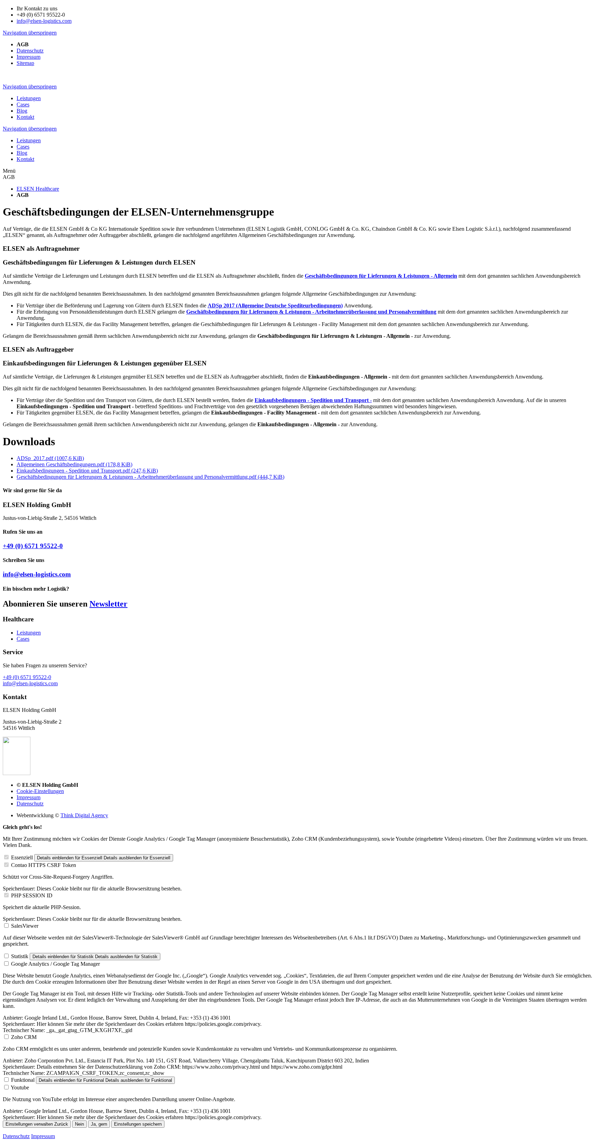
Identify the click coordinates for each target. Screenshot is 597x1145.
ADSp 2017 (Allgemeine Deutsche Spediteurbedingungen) (275, 305)
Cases (23, 639)
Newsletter (108, 603)
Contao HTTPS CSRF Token (43, 865)
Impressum (28, 797)
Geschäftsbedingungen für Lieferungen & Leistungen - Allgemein (381, 276)
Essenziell (22, 857)
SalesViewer (24, 926)
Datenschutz (30, 804)
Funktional (23, 1080)
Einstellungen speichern (138, 1124)
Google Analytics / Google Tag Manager (55, 964)
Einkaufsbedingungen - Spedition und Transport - (313, 400)
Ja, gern (99, 1124)
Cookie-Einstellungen (40, 791)
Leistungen (29, 633)
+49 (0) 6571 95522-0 (33, 546)
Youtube (20, 1087)
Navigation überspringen (30, 33)
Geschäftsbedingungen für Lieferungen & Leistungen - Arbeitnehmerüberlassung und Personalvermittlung (311, 312)
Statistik (19, 956)
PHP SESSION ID (32, 895)
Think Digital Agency (84, 815)
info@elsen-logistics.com (44, 21)
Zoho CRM (24, 1037)
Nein (79, 1124)
